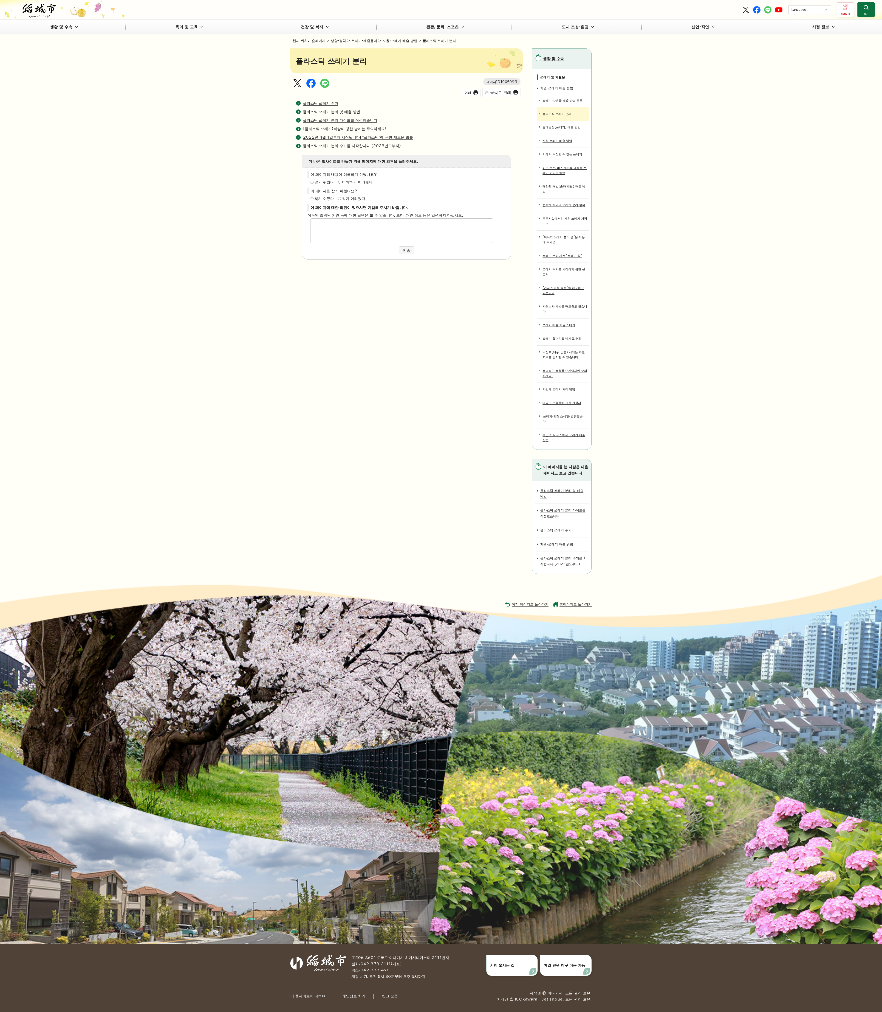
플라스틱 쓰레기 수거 (320, 103)
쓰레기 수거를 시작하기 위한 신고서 (564, 272)
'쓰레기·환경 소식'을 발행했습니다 (564, 419)
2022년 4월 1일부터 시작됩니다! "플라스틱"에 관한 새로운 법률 (358, 137)
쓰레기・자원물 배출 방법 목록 (562, 100)
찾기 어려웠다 (353, 198)
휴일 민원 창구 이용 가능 (564, 965)
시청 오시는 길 (502, 965)
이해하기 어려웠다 (357, 182)
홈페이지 (318, 40)
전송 (406, 250)
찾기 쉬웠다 (324, 198)
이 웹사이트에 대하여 (308, 996)
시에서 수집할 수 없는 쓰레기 (562, 154)
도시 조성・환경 (575, 27)
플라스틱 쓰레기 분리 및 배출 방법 (331, 112)
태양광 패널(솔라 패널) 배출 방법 (564, 189)
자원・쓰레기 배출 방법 (556, 88)
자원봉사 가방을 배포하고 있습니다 (565, 309)
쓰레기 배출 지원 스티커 (559, 325)
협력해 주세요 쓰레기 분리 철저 (564, 205)
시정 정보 (820, 27)
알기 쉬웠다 (324, 182)
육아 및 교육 (186, 27)
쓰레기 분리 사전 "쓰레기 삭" (562, 255)
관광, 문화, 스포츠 (442, 27)
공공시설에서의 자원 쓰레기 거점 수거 (565, 221)
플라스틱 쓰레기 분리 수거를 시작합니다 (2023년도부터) (352, 146)
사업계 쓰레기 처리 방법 (559, 389)
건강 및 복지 (312, 27)
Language (798, 9)
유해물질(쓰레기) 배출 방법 (561, 127)
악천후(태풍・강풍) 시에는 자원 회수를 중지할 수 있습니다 (564, 355)
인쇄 (468, 92)
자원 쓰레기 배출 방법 (557, 140)
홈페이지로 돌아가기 (576, 604)
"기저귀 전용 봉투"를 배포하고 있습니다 (563, 290)
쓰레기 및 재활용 (552, 77)
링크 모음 (390, 996)
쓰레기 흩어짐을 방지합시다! (562, 338)
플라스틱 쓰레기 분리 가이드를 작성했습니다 (340, 120)
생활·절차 (338, 40)
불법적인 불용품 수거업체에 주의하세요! (565, 373)
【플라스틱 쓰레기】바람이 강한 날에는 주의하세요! (344, 129)
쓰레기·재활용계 (364, 40)
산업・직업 (700, 27)
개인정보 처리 (353, 996)
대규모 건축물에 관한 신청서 (562, 402)
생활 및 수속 (61, 27)
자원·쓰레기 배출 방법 (399, 40)
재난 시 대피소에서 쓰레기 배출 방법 (564, 437)
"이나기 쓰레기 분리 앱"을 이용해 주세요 (564, 240)
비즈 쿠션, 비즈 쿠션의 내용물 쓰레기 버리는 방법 (565, 170)
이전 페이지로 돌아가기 (530, 604)
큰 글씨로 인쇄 (498, 92)
